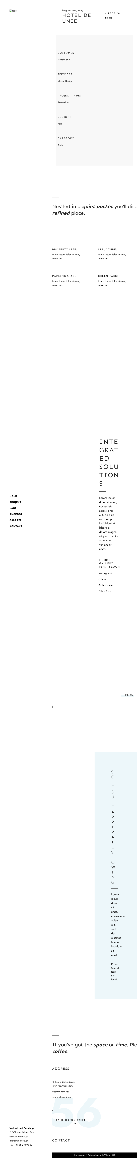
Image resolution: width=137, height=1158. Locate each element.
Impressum (79, 1155)
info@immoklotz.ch (19, 1140)
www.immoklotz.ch (19, 1136)
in (75, 1123)
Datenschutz (93, 1155)
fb (53, 1123)
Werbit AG (109, 1155)
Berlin (60, 145)
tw (64, 1123)
